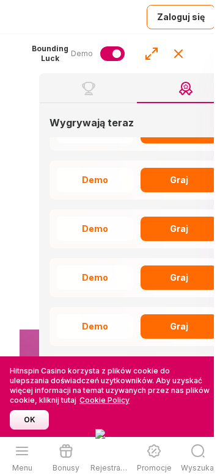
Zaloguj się (181, 17)
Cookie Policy (104, 400)
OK (29, 419)
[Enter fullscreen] (151, 53)
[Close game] (178, 53)
